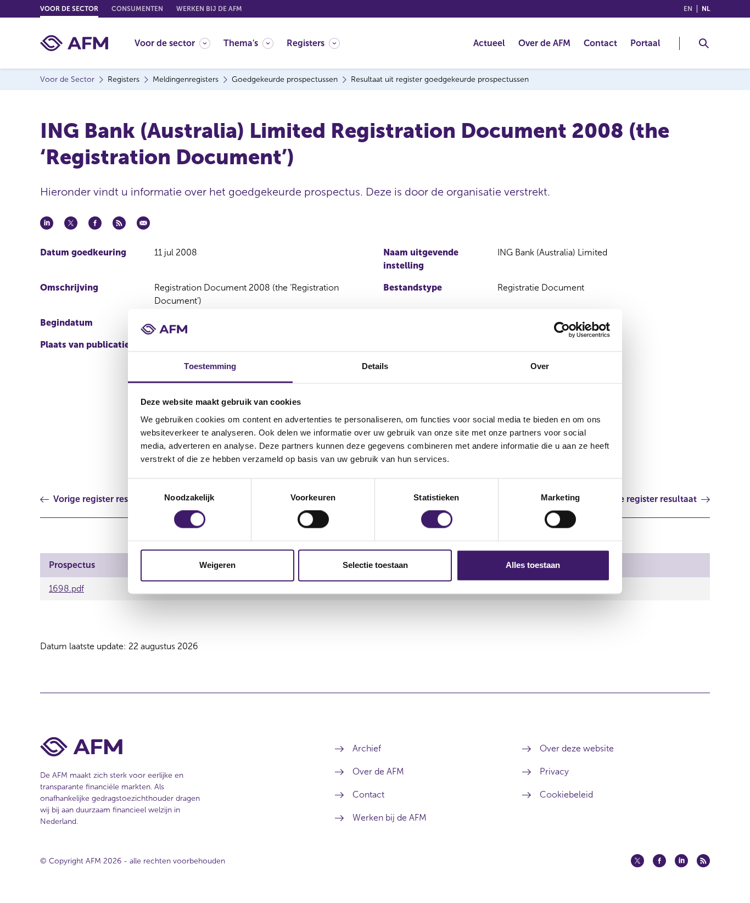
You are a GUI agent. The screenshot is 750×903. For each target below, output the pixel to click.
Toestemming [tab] (210, 366)
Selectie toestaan (375, 565)
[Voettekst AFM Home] (171, 746)
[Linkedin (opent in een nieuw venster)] (681, 860)
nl (706, 9)
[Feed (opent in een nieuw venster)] (703, 860)
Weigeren (217, 565)
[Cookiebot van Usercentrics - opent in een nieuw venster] (562, 330)
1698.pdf (66, 588)
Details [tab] (375, 366)
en (688, 9)
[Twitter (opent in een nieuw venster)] (637, 860)
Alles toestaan (533, 565)
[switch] (313, 519)
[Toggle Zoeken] (703, 43)
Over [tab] (539, 366)
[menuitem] (179, 43)
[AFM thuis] (74, 43)
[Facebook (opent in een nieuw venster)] (659, 860)
